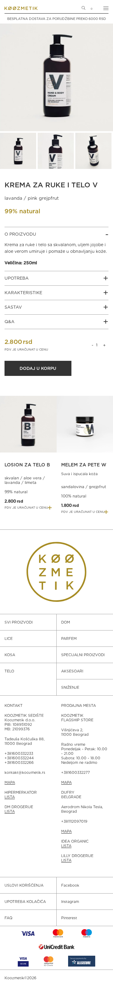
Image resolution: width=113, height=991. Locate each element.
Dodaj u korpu (38, 368)
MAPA (10, 782)
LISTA (10, 797)
